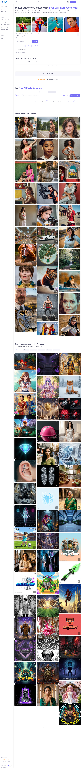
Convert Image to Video (7, 27)
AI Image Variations (6, 22)
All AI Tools (4, 6)
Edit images (4, 14)
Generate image (43, 92)
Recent (26, 349)
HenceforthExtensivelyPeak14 (33, 33)
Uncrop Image (5, 29)
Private (71, 101)
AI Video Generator (6, 24)
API (3, 38)
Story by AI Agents (41, 101)
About (4, 765)
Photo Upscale (23, 61)
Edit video (4, 11)
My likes (19, 349)
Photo (17, 37)
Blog (2, 765)
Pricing (58, 1)
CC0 (24, 52)
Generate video (52, 92)
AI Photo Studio (5, 32)
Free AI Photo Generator (63, 7)
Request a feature (4, 767)
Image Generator (5, 19)
